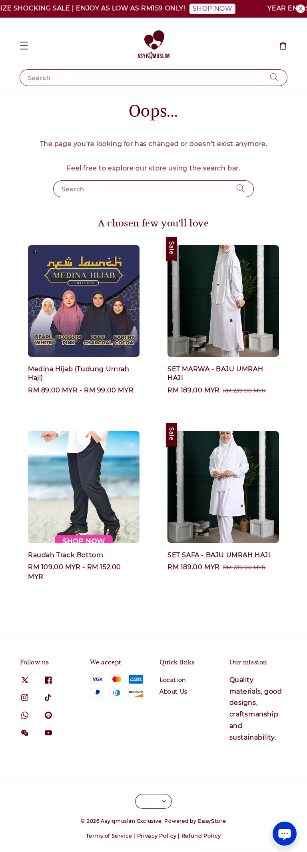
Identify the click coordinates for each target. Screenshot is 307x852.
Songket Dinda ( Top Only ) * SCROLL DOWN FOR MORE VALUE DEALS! (252, 830)
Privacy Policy (157, 835)
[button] (24, 45)
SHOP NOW (199, 8)
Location (172, 680)
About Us (173, 691)
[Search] (274, 77)
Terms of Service (109, 835)
